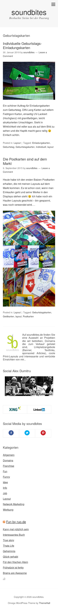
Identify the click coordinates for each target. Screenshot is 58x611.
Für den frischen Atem (15, 562)
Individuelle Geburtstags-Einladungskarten (22, 45)
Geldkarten (8, 316)
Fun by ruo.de (16, 521)
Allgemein (9, 455)
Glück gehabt (10, 556)
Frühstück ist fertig (13, 567)
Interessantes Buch (14, 535)
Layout (17, 142)
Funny (6, 477)
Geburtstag (8, 146)
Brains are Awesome (15, 573)
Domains (8, 460)
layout (50, 146)
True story (8, 540)
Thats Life (8, 545)
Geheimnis (9, 551)
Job (5, 493)
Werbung (8, 509)
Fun (5, 471)
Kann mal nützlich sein (16, 529)
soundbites (29, 12)
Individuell (41, 146)
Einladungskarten (41, 142)
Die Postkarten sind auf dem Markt (25, 161)
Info (5, 488)
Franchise (8, 466)
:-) (4, 578)
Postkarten (28, 316)
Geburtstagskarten (25, 146)
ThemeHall (44, 603)
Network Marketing (13, 504)
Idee (5, 482)
